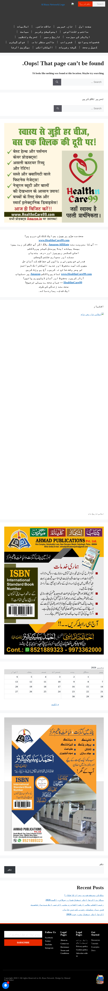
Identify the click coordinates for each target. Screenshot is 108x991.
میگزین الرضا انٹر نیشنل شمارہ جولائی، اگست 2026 (75, 900)
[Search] (57, 82)
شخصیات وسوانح (88, 42)
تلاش (102, 864)
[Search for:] (82, 82)
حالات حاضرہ (43, 26)
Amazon (35, 273)
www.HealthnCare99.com (54, 240)
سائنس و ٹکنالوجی (75, 31)
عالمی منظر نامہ (42, 42)
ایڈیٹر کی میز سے (78, 36)
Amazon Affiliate (59, 244)
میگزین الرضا (20, 47)
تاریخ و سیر (52, 36)
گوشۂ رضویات (67, 47)
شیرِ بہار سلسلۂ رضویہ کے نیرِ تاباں (83, 909)
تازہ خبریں (65, 26)
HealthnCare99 (73, 282)
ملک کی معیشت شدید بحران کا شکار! (84, 895)
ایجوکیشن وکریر (46, 31)
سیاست (24, 31)
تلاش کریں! (85, 4)
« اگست (55, 704)
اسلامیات (23, 26)
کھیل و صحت (90, 47)
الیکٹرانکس (44, 47)
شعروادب (66, 42)
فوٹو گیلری (17, 42)
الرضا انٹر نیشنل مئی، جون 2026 (85, 914)
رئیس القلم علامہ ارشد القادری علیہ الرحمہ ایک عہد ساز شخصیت (67, 904)
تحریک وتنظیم (28, 36)
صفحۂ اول (85, 26)
